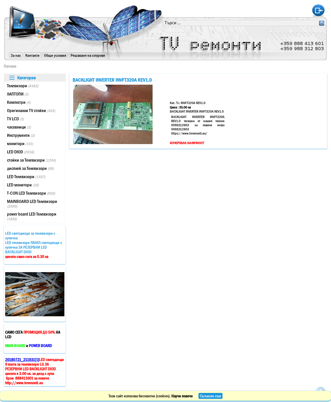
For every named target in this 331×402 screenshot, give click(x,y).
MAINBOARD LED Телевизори (32, 203)
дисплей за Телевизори (30, 168)
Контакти (32, 55)
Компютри (19, 102)
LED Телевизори (26, 176)
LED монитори (23, 184)
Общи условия (55, 55)
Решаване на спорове (88, 55)
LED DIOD (20, 151)
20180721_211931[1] (22, 359)
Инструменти (21, 135)
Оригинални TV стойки (31, 110)
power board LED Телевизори (31, 216)
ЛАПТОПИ (17, 94)
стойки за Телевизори (31, 160)
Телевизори (22, 85)
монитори (20, 143)
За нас (16, 55)
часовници (19, 127)
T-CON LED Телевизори (31, 193)
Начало (10, 66)
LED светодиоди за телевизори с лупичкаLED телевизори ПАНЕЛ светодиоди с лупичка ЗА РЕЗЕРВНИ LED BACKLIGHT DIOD (33, 245)
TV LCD (15, 118)
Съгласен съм (210, 395)
